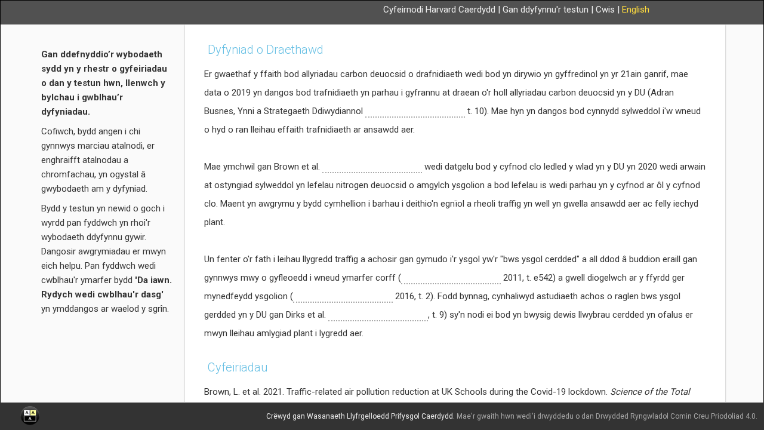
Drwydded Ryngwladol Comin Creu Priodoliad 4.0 (676, 416)
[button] (29, 416)
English (635, 9)
